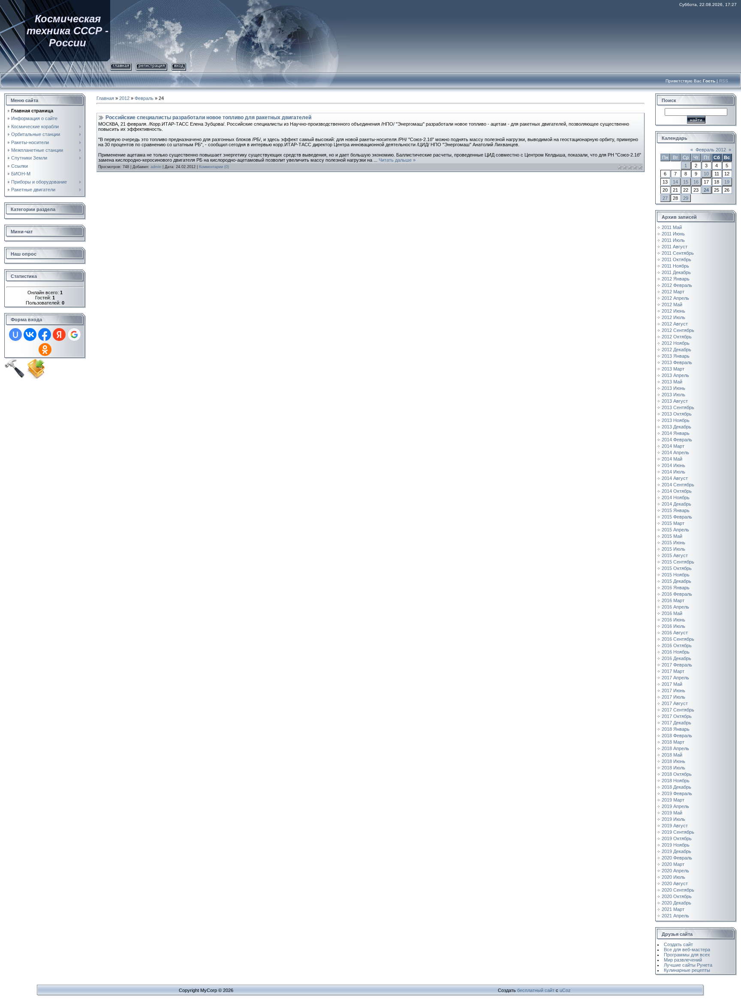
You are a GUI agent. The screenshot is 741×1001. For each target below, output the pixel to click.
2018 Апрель (675, 748)
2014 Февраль (677, 439)
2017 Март (673, 671)
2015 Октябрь (677, 568)
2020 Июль (673, 877)
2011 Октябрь (676, 259)
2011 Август (674, 246)
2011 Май (672, 227)
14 (675, 181)
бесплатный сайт (535, 990)
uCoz (565, 990)
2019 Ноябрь (676, 844)
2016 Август (675, 632)
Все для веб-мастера (687, 949)
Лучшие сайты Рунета (688, 965)
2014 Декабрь (676, 504)
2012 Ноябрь (676, 343)
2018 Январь (676, 729)
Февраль (144, 98)
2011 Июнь (673, 233)
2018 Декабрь (676, 787)
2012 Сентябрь (678, 330)
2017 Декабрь (676, 722)
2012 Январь (676, 278)
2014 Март (673, 446)
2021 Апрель (675, 915)
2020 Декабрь (676, 902)
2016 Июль (673, 626)
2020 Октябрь (677, 896)
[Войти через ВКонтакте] (30, 334)
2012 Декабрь (676, 349)
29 (685, 198)
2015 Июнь (673, 542)
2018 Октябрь (677, 774)
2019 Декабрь (676, 851)
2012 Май (672, 304)
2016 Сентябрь (678, 639)
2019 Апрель (675, 806)
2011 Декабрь (676, 272)
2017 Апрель (675, 677)
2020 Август (675, 883)
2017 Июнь (673, 690)
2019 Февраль (677, 793)
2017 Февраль (677, 664)
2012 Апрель (675, 298)
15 (685, 181)
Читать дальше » (397, 160)
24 (706, 190)
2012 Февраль (677, 285)
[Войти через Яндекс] (59, 334)
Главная (121, 65)
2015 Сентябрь (678, 561)
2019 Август (675, 825)
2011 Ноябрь (675, 265)
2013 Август (675, 401)
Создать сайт (678, 944)
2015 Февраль (677, 516)
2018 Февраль (677, 735)
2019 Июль (673, 819)
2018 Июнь (673, 761)
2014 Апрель (675, 452)
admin (156, 167)
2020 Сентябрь (678, 889)
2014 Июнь (673, 465)
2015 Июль (673, 549)
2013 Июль (673, 394)
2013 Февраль (677, 362)
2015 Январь (676, 510)
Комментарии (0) (214, 167)
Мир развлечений (683, 959)
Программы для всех (687, 954)
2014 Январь (676, 433)
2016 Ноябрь (676, 651)
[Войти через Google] (74, 334)
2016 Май (672, 613)
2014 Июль (673, 471)
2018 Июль (673, 767)
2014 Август (675, 478)
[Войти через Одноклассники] (45, 349)
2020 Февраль (677, 857)
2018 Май (672, 754)
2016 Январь (676, 587)
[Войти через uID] (15, 334)
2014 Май (672, 458)
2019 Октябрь (677, 838)
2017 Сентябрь (678, 709)
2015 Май (672, 536)
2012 (124, 98)
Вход (179, 65)
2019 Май (672, 812)
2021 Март (673, 909)
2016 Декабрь (676, 658)
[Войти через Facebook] (44, 334)
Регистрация (152, 65)
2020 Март (673, 864)
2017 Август (675, 703)
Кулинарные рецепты (687, 970)
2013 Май (672, 381)
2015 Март (673, 523)
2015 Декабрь (676, 581)
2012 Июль (673, 317)
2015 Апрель (675, 529)
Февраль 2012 (711, 149)
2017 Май (672, 684)
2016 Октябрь (677, 645)
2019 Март (673, 799)
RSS (723, 80)
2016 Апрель (675, 606)
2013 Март (673, 368)
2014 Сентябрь (678, 484)
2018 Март (673, 742)
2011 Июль (673, 240)
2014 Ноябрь (676, 497)
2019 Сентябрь (678, 832)
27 (665, 198)
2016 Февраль (677, 594)
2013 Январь (676, 356)
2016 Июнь (673, 619)
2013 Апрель (675, 375)
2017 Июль (673, 696)
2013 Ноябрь (676, 420)
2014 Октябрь (677, 491)
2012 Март (673, 291)
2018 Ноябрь (676, 780)
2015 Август (675, 555)
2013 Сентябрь (678, 407)
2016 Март (673, 600)
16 (696, 181)
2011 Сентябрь (678, 253)
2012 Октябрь (677, 336)
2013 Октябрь (677, 413)
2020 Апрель (675, 870)
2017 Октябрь (677, 716)
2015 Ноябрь (676, 574)
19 (726, 181)
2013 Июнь (673, 388)
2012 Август (675, 323)
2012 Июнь (673, 311)
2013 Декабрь (676, 426)
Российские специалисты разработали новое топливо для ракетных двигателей (208, 118)
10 (706, 173)
